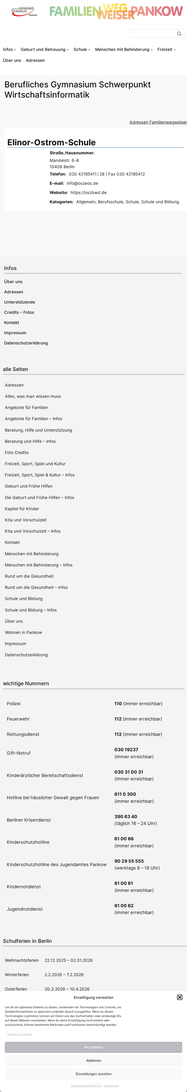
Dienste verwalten (19, 1034)
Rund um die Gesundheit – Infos (36, 587)
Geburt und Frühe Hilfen (29, 486)
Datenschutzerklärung (86, 1085)
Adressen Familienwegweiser (158, 122)
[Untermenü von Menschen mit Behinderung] (151, 49)
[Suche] (179, 33)
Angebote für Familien (26, 407)
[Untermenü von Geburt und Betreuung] (67, 49)
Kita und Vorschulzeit (26, 520)
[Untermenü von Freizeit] (174, 49)
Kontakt (12, 542)
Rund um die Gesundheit (29, 576)
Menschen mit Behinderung (31, 553)
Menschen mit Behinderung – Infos (39, 565)
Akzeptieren (93, 1047)
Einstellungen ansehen (94, 1074)
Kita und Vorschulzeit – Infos (33, 531)
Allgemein (85, 201)
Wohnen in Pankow (23, 632)
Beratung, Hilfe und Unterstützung (38, 430)
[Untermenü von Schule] (89, 49)
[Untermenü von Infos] (15, 49)
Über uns (14, 621)
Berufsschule (110, 201)
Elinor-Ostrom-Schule (51, 142)
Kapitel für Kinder (22, 508)
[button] (179, 997)
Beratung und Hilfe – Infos (30, 441)
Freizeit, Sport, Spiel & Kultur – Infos (40, 474)
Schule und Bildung (160, 201)
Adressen (14, 385)
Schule (132, 201)
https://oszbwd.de (89, 192)
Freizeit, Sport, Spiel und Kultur (35, 463)
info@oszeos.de (82, 183)
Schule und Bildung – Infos (31, 610)
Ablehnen (93, 1060)
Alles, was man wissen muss (33, 396)
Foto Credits (17, 452)
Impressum (111, 1085)
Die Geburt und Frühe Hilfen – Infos (39, 497)
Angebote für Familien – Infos (33, 418)
